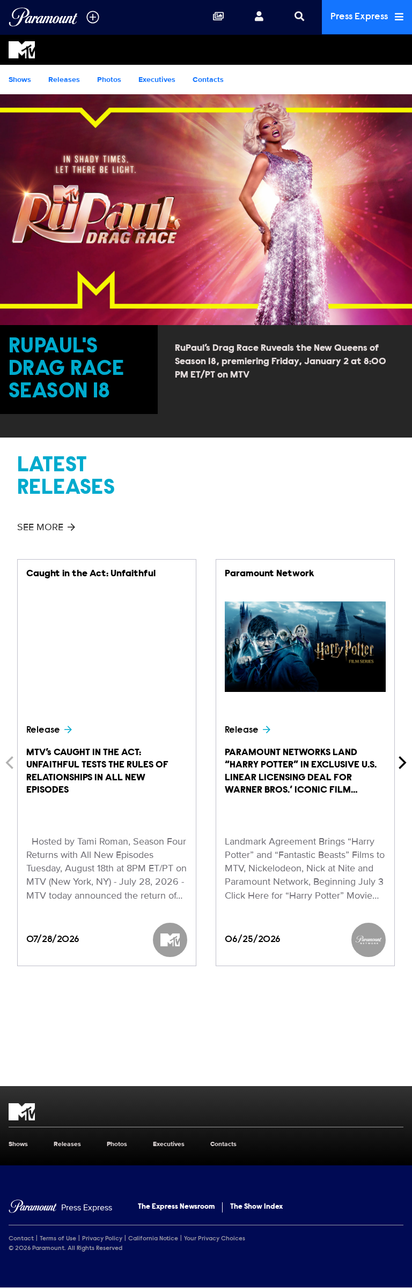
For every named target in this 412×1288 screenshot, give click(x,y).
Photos (109, 79)
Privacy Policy (102, 1239)
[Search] (299, 17)
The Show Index (256, 1207)
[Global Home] (43, 17)
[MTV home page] (206, 1111)
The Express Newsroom (176, 1207)
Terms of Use (58, 1239)
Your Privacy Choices (214, 1239)
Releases (64, 79)
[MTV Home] (206, 50)
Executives (156, 79)
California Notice (153, 1239)
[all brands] (93, 17)
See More (40, 527)
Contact (21, 1239)
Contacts (208, 79)
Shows (20, 79)
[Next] (401, 762)
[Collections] (218, 17)
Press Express (360, 17)
